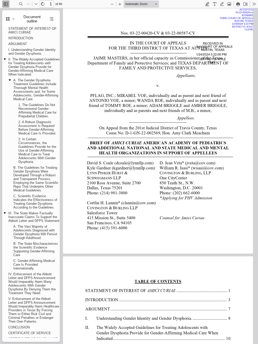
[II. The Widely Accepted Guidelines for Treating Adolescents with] (158, 327)
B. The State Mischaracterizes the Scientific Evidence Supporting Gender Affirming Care (35, 249)
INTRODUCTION (20, 38)
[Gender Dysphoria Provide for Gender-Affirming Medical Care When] (158, 333)
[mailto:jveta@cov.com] (201, 162)
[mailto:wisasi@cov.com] (209, 167)
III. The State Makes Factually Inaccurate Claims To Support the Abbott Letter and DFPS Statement (33, 217)
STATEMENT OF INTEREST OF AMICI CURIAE (32, 30)
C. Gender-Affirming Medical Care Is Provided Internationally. (34, 264)
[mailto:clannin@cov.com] (140, 202)
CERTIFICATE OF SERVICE (29, 333)
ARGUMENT (17, 44)
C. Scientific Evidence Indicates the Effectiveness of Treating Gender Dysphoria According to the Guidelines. (35, 201)
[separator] (61, 176)
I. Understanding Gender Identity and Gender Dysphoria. (32, 51)
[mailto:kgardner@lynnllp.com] (135, 167)
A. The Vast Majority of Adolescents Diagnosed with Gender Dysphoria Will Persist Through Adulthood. (35, 232)
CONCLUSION (19, 327)
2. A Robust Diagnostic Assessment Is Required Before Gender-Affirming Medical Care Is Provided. (37, 127)
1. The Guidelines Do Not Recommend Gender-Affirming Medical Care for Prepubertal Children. (37, 110)
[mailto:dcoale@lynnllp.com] (135, 162)
